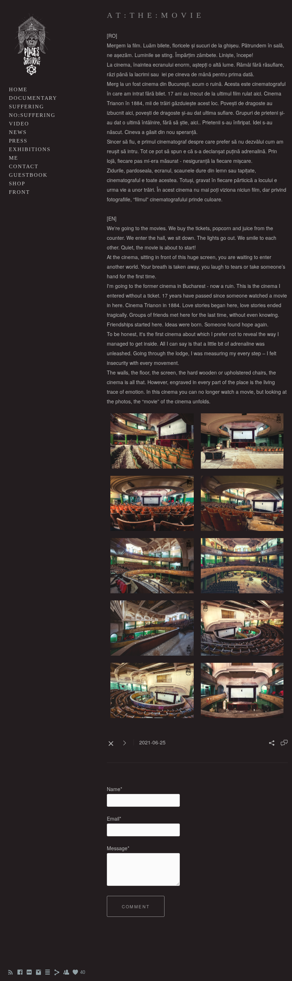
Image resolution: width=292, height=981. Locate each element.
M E (13, 158)
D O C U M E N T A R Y (32, 98)
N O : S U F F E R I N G (31, 115)
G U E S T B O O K (28, 175)
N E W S (17, 132)
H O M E (17, 89)
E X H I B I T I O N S (29, 149)
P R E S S (17, 141)
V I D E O (18, 124)
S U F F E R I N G (26, 106)
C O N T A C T (23, 166)
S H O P (16, 183)
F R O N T (19, 192)
